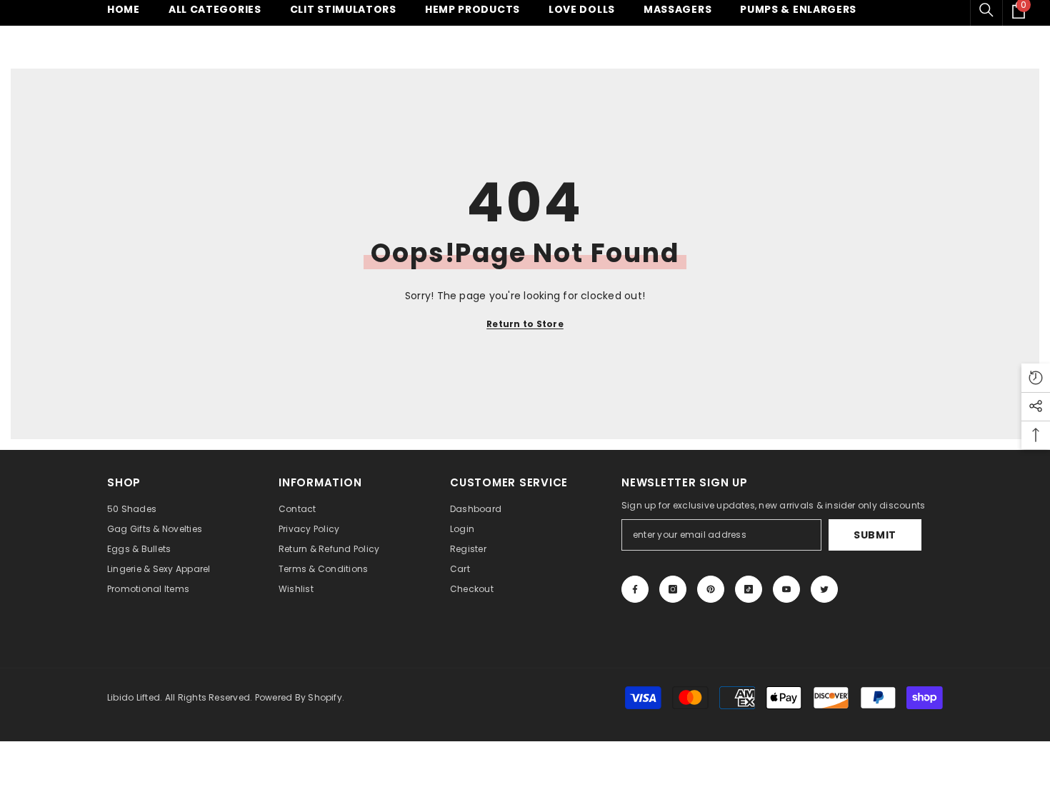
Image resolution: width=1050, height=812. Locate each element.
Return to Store (525, 324)
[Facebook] (635, 589)
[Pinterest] (710, 589)
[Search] (986, 10)
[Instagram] (672, 589)
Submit (875, 535)
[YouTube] (786, 589)
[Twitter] (824, 589)
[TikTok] (748, 589)
